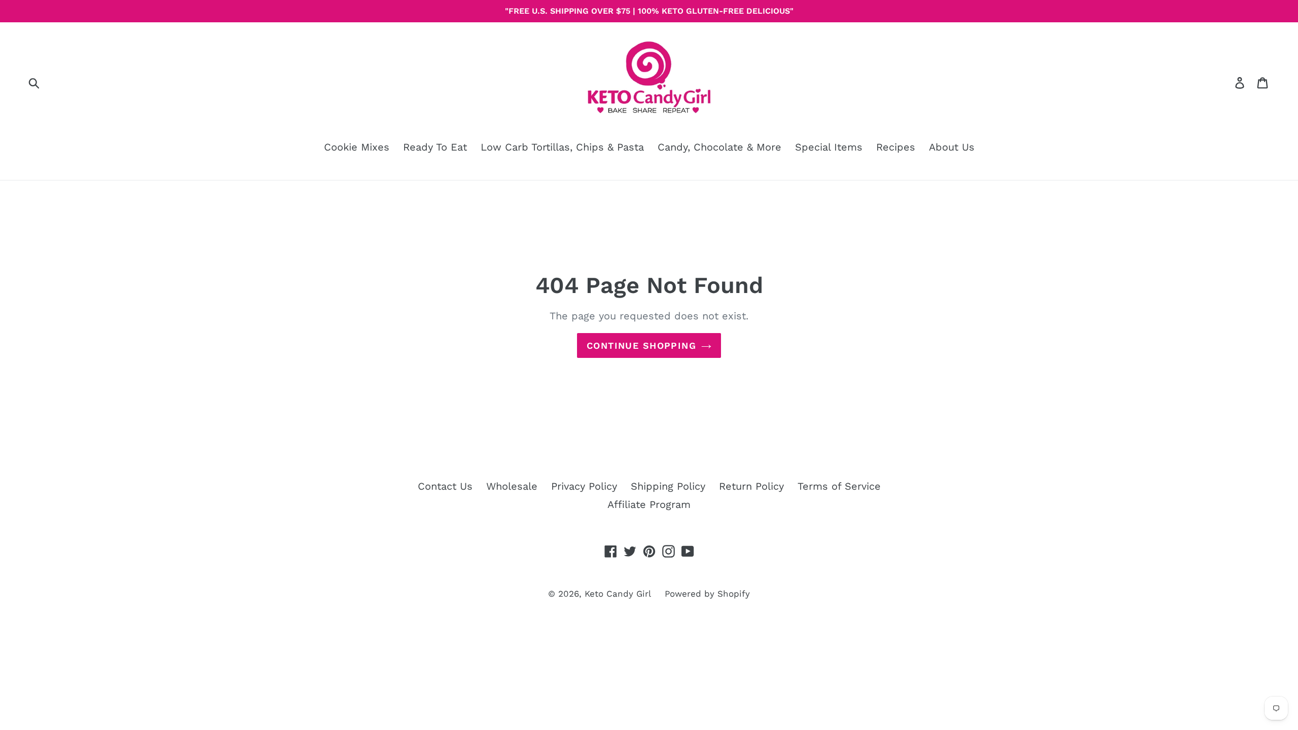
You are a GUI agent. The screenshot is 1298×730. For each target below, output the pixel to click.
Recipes (895, 147)
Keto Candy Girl (618, 594)
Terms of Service (839, 486)
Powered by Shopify (707, 594)
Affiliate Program (649, 504)
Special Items (828, 147)
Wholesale (511, 486)
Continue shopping (641, 345)
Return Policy (751, 486)
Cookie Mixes (356, 147)
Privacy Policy (584, 486)
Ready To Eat (435, 147)
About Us (952, 147)
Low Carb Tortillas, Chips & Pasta (562, 147)
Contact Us (445, 486)
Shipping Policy (668, 486)
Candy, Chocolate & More (719, 147)
